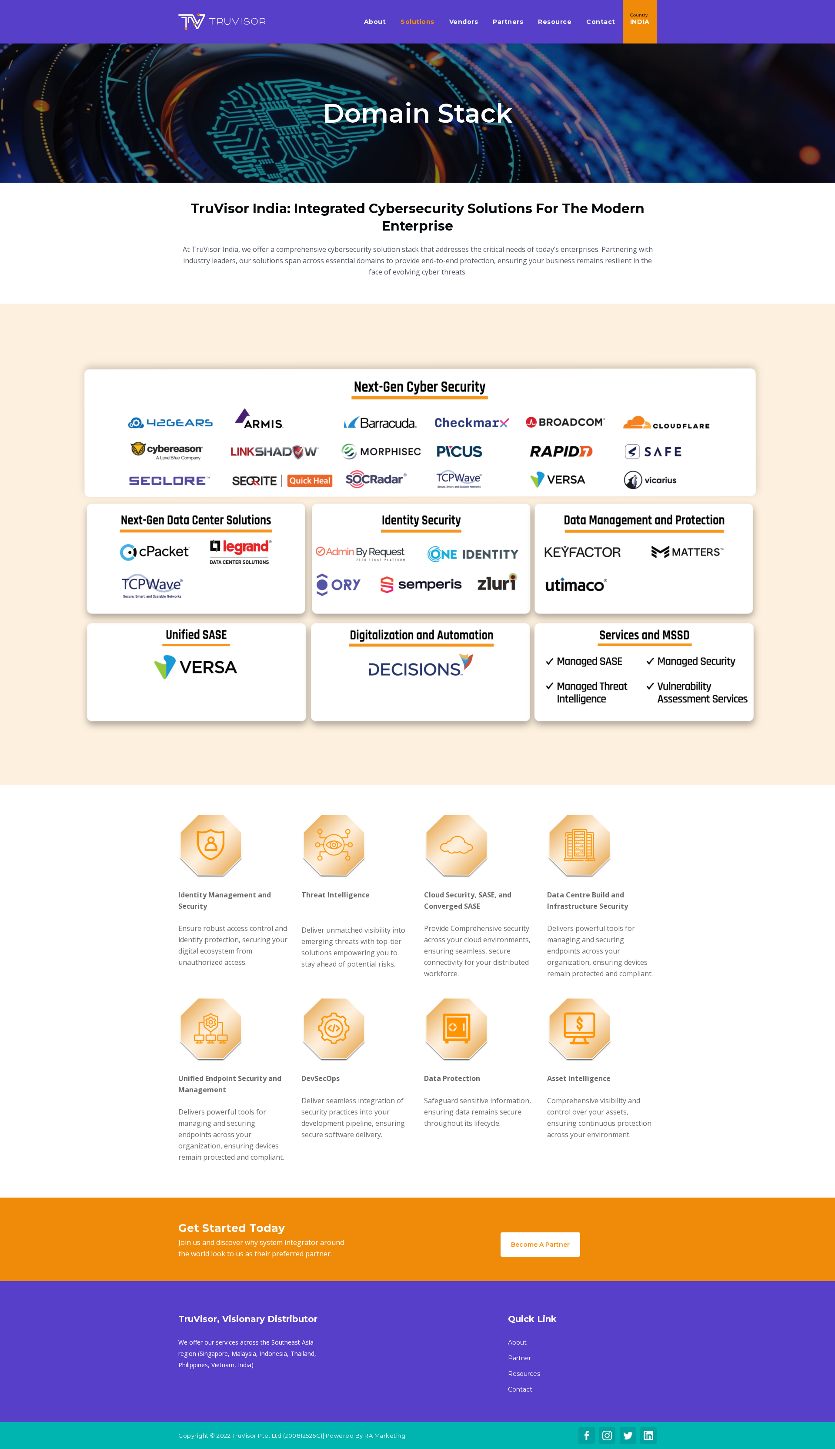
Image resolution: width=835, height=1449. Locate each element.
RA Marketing (384, 1435)
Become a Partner (540, 1244)
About (517, 1342)
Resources (524, 1374)
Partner (519, 1358)
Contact (520, 1389)
